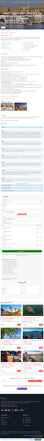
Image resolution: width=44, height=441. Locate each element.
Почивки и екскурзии (14, 2)
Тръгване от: (25, 48)
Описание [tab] (2, 30)
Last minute (28, 2)
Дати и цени (8, 30)
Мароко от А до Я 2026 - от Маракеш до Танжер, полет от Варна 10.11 (9, 364)
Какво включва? (39, 225)
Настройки (31, 439)
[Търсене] (42, 2)
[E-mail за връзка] (23, 420)
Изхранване (4, 221)
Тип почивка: (25, 45)
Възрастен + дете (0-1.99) (7, 235)
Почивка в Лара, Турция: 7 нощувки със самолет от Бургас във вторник (9, 341)
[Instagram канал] (27, 425)
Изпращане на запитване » (6, 279)
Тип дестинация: (26, 44)
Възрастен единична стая (7, 231)
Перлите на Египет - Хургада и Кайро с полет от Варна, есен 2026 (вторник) (10, 318)
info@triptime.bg (28, 420)
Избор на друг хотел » (22, 214)
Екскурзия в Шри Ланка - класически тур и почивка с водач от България (32, 318)
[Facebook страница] (24, 425)
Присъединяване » (22, 388)
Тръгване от (4, 203)
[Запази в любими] (15, 324)
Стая (3, 217)
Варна (4, 207)
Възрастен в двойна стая (7, 227)
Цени (3, 225)
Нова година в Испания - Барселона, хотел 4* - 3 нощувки (33, 341)
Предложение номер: (5, 42)
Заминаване (4, 199)
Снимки (3, 27)
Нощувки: (3, 45)
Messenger (5, 288)
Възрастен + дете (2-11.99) (7, 239)
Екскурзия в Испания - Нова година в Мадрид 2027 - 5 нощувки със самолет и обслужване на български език (33, 365)
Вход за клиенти (4, 424)
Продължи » (38, 439)
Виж (19, 324)
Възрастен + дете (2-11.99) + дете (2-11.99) (10, 243)
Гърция (34, 2)
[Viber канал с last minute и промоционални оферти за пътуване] (29, 425)
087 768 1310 (27, 417)
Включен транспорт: (27, 42)
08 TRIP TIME (27, 419)
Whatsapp (24, 288)
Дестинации (23, 2)
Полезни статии (4, 422)
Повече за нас (27, 422)
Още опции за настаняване (8, 247)
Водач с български (5, 47)
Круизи (19, 2)
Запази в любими (6, 286)
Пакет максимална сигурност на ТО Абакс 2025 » (9, 96)
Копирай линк (25, 286)
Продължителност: (5, 44)
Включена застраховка (6, 48)
